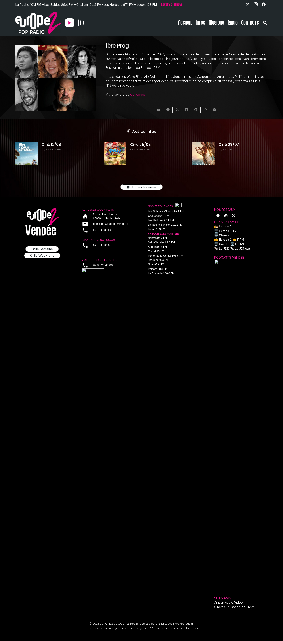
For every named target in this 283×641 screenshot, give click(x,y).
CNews (224, 235)
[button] (265, 22)
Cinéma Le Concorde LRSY (234, 607)
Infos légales (192, 628)
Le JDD (224, 248)
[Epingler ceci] (196, 110)
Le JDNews (243, 248)
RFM (240, 239)
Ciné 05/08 (58, 144)
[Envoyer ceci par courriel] (158, 110)
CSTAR (240, 244)
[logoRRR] (108, 274)
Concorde (137, 94)
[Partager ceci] (168, 110)
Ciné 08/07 (147, 144)
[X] (248, 4)
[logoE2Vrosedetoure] (42, 222)
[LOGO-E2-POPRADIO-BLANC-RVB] (38, 23)
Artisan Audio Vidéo (228, 602)
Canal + (224, 244)
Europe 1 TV (228, 231)
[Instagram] (256, 4)
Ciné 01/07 (235, 144)
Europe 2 (225, 239)
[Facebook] (264, 4)
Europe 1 (225, 226)
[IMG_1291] (223, 425)
